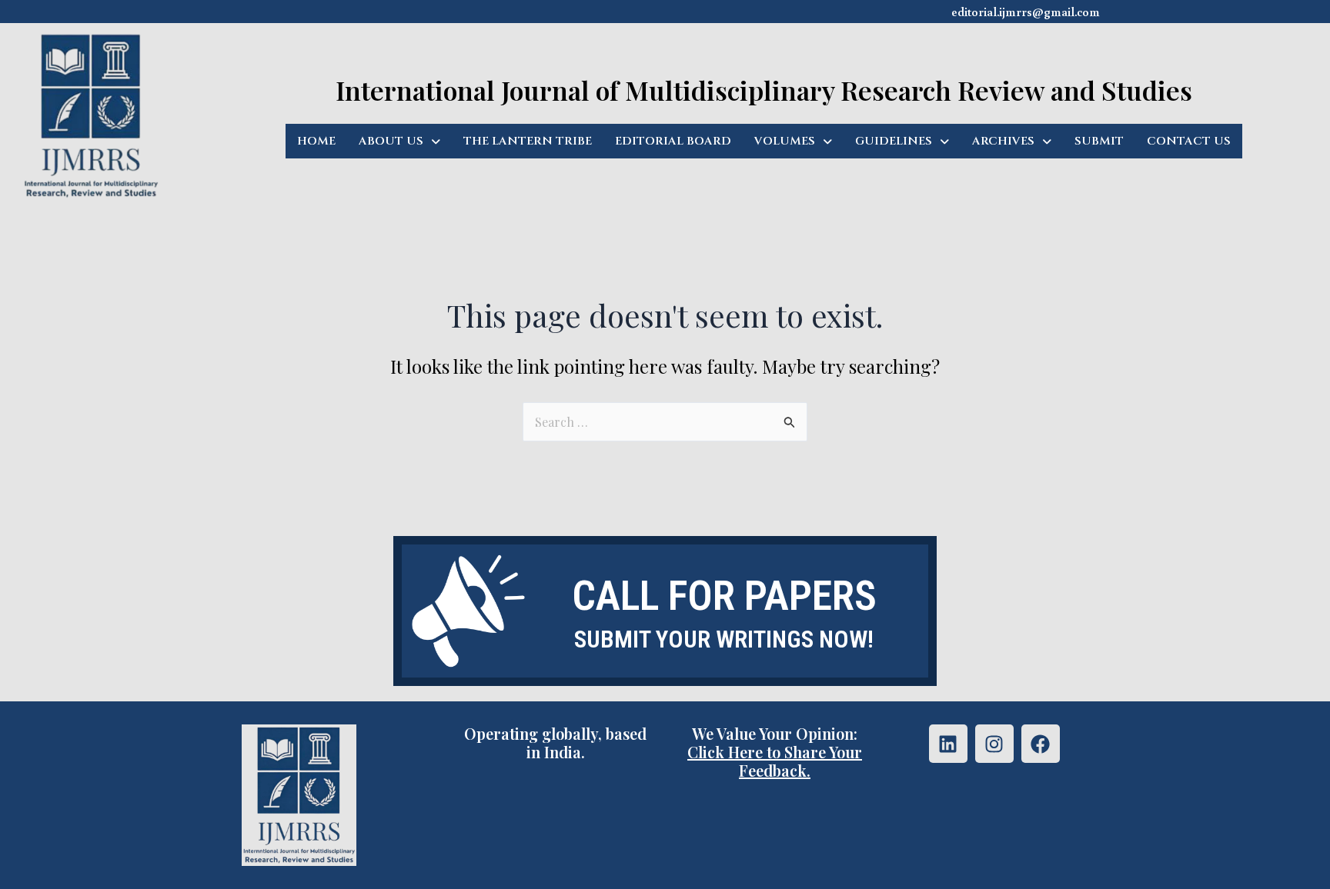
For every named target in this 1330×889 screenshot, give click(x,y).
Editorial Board (673, 141)
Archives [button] (1003, 141)
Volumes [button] (784, 141)
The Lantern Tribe (527, 141)
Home (316, 141)
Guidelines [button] (893, 141)
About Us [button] (391, 141)
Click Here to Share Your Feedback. (774, 761)
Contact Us (1189, 141)
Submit (1099, 141)
